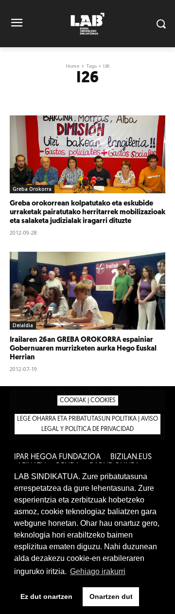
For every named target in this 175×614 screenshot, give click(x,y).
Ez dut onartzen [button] (46, 596)
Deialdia (23, 325)
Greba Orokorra (32, 189)
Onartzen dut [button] (111, 596)
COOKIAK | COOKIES (88, 400)
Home (73, 66)
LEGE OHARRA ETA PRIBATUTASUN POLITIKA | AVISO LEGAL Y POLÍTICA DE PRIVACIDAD (87, 424)
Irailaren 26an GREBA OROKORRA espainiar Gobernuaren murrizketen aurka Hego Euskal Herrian (83, 348)
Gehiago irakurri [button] (97, 571)
